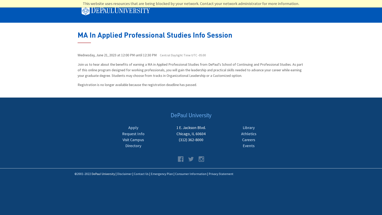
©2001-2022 (83, 174)
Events (248, 145)
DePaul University (118, 11)
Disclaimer (124, 174)
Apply (133, 127)
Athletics (248, 133)
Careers (248, 139)
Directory (133, 145)
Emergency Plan (162, 174)
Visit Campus (133, 139)
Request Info (133, 133)
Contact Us (141, 174)
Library (249, 127)
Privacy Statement (221, 174)
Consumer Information (191, 174)
